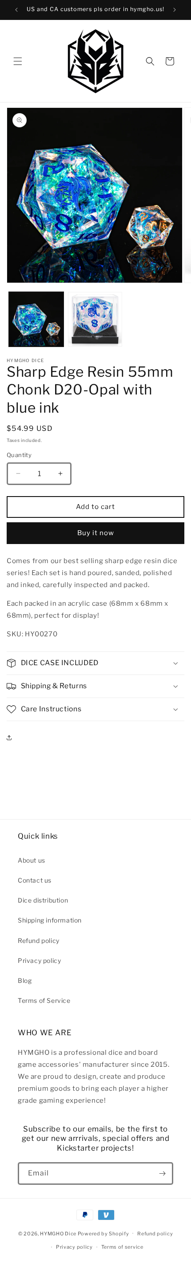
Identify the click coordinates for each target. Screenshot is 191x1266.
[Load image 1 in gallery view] (36, 319)
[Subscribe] (162, 1173)
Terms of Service (44, 1000)
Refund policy (39, 940)
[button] (18, 61)
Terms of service (122, 1247)
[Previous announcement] (16, 10)
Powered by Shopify (103, 1233)
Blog (25, 980)
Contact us (35, 880)
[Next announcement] (174, 10)
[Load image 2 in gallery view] (95, 319)
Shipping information (50, 920)
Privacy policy (39, 960)
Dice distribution (43, 900)
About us (31, 860)
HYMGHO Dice (58, 1233)
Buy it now (95, 533)
